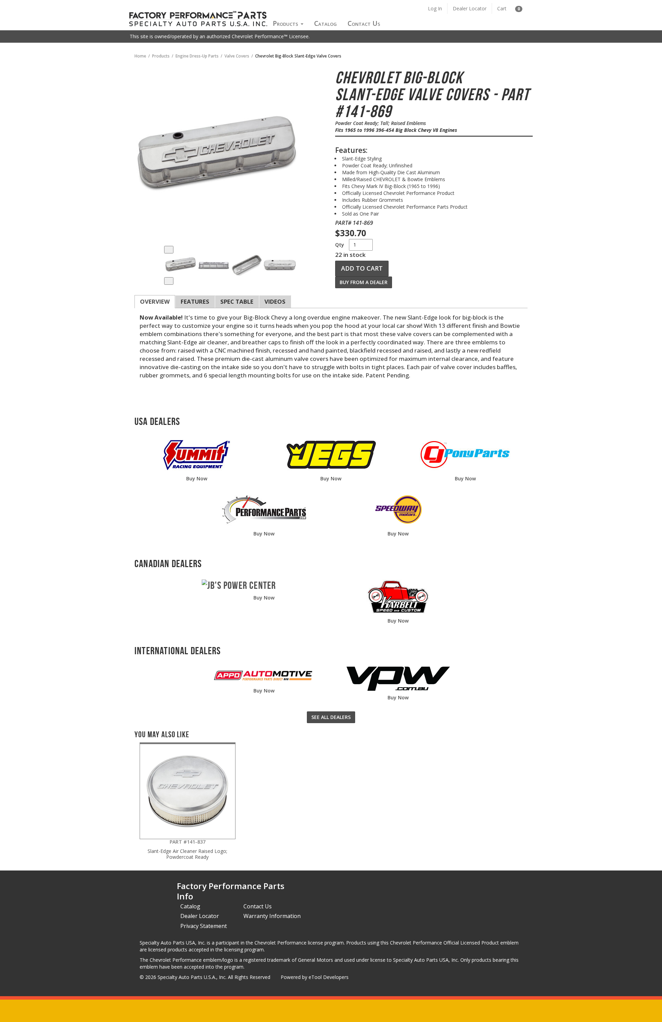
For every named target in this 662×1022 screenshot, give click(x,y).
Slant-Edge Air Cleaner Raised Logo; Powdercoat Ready (187, 849)
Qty (339, 244)
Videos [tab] (274, 301)
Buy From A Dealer (364, 282)
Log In (435, 8)
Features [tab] (195, 301)
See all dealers (331, 717)
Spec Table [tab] (236, 301)
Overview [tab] (155, 301)
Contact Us (364, 23)
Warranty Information (272, 916)
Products (286, 23)
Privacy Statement (203, 926)
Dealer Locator (470, 8)
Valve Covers (236, 56)
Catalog (325, 23)
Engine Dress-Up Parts (197, 56)
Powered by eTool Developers (315, 977)
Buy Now (196, 478)
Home (140, 56)
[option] (180, 265)
